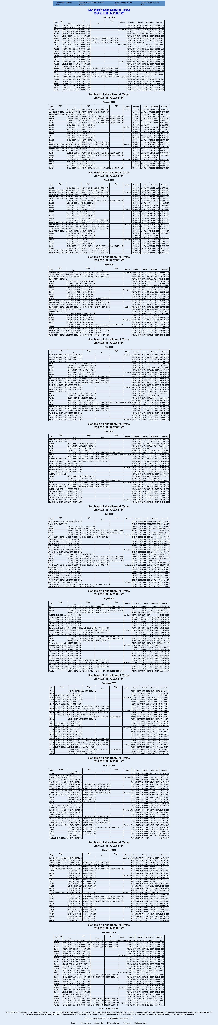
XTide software (113, 1023)
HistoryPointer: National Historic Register (91, 3)
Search (74, 1023)
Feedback (127, 1023)
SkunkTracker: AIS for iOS (150, 3)
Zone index (99, 1023)
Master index (86, 1023)
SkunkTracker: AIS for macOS (123, 3)
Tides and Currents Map (64, 3)
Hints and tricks (141, 1023)
